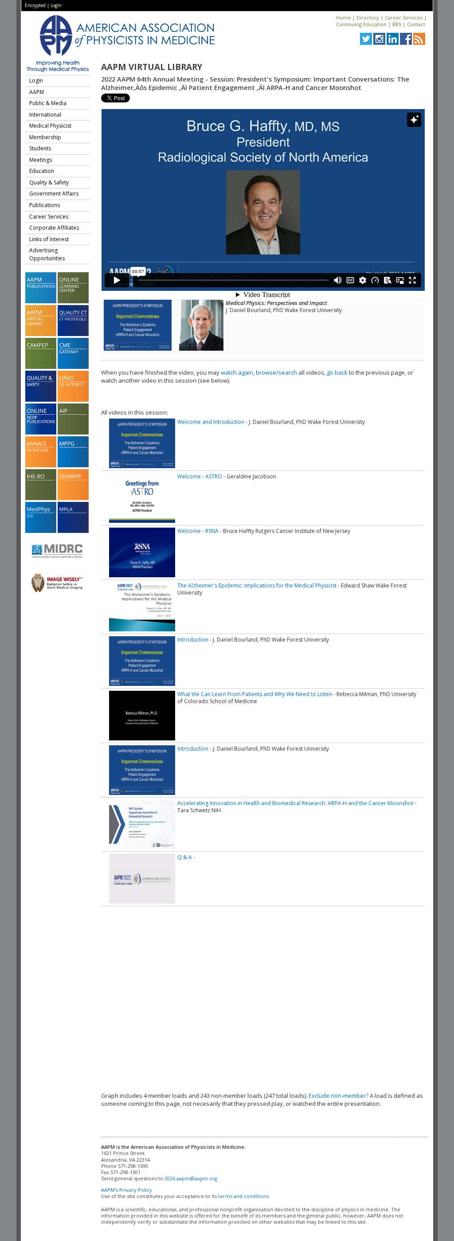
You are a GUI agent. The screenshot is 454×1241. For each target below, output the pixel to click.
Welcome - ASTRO (199, 476)
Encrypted (35, 5)
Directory (367, 17)
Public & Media (48, 103)
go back (337, 372)
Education (41, 171)
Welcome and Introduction (210, 422)
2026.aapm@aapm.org (190, 1178)
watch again (237, 372)
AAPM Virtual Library (151, 67)
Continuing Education (361, 24)
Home (343, 17)
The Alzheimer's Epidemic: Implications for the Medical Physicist (257, 585)
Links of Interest (49, 239)
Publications (44, 205)
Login (56, 5)
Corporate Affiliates (54, 227)
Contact (416, 24)
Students (40, 148)
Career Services (404, 17)
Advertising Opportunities (47, 254)
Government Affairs (53, 193)
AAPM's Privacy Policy (126, 1189)
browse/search (276, 372)
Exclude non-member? (338, 1096)
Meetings (40, 160)
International (45, 114)
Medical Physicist (50, 125)
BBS (396, 24)
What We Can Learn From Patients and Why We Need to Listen (254, 694)
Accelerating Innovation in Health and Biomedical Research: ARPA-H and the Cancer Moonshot (295, 803)
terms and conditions (243, 1196)
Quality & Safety (49, 182)
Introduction (192, 639)
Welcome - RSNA (198, 531)
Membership (45, 137)
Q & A (184, 857)
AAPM (36, 92)
